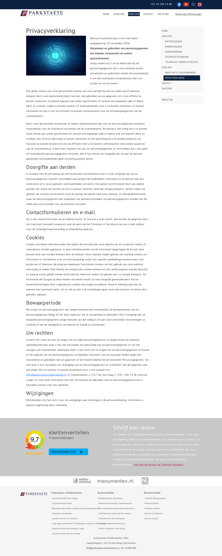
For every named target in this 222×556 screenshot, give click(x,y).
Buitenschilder (173, 41)
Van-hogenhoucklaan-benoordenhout (116, 508)
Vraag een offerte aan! (188, 14)
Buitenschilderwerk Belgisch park (68, 528)
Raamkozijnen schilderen (110, 498)
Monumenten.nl (115, 481)
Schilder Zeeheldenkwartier (111, 523)
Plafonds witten (152, 508)
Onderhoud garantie (145, 481)
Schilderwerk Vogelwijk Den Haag (114, 513)
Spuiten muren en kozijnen (65, 518)
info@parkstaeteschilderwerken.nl (46, 374)
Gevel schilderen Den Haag (111, 528)
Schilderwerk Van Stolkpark (111, 518)
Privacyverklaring (175, 77)
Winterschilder (152, 503)
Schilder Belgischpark (155, 498)
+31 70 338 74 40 (161, 4)
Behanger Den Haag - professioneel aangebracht (75, 508)
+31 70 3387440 (128, 548)
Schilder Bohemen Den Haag (66, 533)
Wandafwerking (173, 52)
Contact (149, 14)
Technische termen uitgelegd (181, 62)
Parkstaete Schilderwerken (180, 72)
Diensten (118, 14)
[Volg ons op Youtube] (186, 4)
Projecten (167, 99)
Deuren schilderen (154, 513)
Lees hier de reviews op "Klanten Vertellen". (158, 464)
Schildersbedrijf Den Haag (64, 498)
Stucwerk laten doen (62, 503)
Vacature (163, 14)
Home (106, 14)
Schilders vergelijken (62, 513)
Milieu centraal (81, 481)
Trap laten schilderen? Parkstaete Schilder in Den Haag (79, 523)
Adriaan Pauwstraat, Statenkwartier (115, 503)
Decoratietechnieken (177, 57)
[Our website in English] (200, 4)
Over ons (133, 14)
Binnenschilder (173, 46)
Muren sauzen (151, 518)
